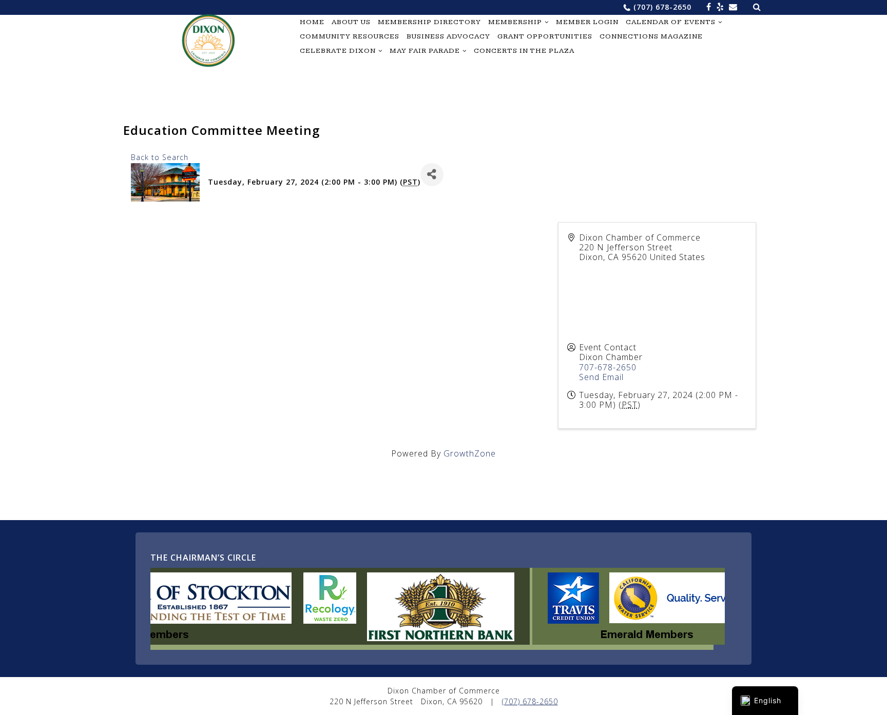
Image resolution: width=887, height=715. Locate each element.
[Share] (432, 174)
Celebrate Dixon (338, 50)
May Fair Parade (425, 50)
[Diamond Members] (271, 641)
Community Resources (349, 36)
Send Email (601, 377)
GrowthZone (470, 453)
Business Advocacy (448, 36)
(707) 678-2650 (662, 7)
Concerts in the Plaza (524, 50)
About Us (351, 22)
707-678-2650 (608, 367)
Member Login (587, 22)
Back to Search (159, 157)
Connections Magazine (651, 36)
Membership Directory (429, 22)
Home (312, 22)
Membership (515, 22)
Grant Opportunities (544, 36)
